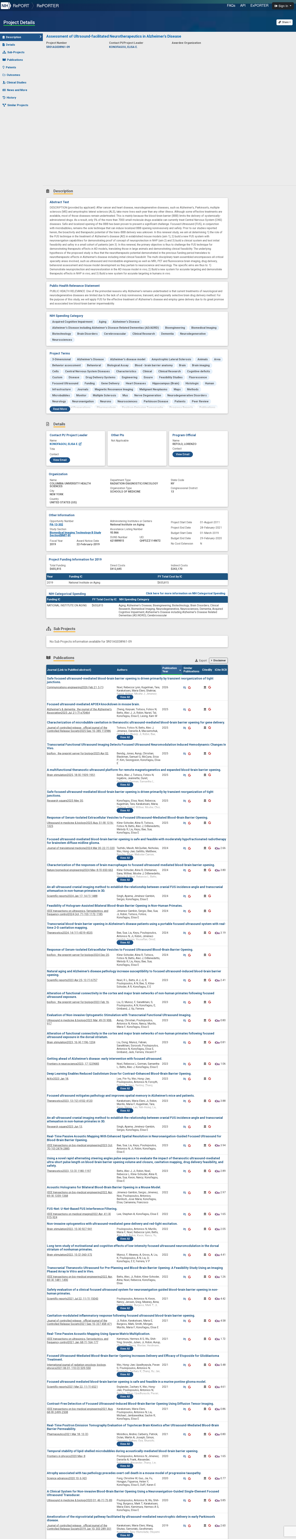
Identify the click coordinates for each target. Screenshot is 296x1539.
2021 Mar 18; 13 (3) (67, 1434)
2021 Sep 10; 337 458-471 (79, 1322)
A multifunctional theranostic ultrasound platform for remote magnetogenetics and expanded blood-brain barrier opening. (134, 770)
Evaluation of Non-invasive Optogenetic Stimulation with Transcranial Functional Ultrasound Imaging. (119, 1015)
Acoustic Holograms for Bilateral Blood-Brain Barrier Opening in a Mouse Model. (104, 1187)
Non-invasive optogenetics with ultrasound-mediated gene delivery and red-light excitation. (112, 1223)
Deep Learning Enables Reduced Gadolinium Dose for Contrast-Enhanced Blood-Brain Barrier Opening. (119, 1073)
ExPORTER (259, 5)
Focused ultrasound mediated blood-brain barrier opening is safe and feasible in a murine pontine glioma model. (126, 1381)
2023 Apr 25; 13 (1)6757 (72, 980)
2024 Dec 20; (78, 955)
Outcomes (13, 75)
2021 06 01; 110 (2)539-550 (76, 1366)
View (125, 697)
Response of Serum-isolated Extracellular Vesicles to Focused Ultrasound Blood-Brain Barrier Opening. (120, 949)
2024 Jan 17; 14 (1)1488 (72, 896)
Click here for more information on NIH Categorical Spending (185, 593)
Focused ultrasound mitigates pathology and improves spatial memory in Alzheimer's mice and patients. (121, 1095)
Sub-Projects (15, 52)
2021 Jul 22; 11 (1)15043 (72, 1298)
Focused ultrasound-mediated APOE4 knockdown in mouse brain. (93, 704)
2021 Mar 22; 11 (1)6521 (72, 1386)
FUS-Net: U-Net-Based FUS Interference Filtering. (82, 1208)
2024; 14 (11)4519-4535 (69, 932)
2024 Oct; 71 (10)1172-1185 (77, 912)
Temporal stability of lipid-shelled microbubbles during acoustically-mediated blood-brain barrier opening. (122, 1451)
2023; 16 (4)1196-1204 (71, 1042)
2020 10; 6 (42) (67, 1478)
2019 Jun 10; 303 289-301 (79, 1527)
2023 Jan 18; (58, 1078)
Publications (15, 59)
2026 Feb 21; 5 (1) (75, 687)
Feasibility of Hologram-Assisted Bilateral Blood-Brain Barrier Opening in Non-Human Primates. (115, 905)
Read (60, 409)
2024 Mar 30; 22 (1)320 (81, 848)
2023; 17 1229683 (73, 1063)
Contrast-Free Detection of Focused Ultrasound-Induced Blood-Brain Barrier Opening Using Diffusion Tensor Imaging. (130, 1403)
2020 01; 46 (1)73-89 (79, 1500)
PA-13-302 (56, 524)
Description (13, 37)
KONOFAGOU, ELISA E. (64, 444)
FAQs (231, 5)
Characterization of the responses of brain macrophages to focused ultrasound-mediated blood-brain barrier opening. (131, 865)
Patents (11, 67)
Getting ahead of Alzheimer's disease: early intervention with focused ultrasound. (104, 1058)
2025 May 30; (65, 800)
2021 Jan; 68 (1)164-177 (77, 1340)
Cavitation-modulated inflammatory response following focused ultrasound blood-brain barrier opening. (121, 1315)
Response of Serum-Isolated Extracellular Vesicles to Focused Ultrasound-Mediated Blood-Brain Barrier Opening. (127, 817)
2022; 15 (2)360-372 (69, 1254)
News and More (17, 90)
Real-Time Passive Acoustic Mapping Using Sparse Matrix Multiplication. (98, 1334)
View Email (60, 460)
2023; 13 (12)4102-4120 (69, 1100)
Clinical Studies (16, 82)
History (11, 97)
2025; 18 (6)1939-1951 (71, 775)
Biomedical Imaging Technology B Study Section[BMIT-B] (75, 534)
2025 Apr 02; (78, 753)
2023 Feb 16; (78, 1002)
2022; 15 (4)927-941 (69, 1229)
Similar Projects (17, 105)
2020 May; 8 (66, 1456)
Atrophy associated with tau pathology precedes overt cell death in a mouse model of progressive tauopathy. (124, 1473)
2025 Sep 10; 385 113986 (79, 729)
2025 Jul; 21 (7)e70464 (79, 711)
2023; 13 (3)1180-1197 (69, 1171)
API (243, 5)
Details (10, 44)
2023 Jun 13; (65, 1126)
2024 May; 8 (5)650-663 (80, 870)
